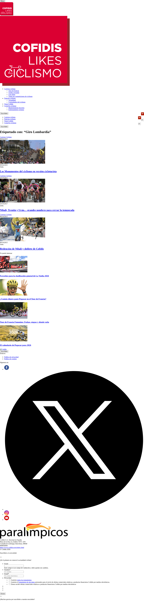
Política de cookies (10, 359)
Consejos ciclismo (10, 106)
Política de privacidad (11, 357)
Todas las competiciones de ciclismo (20, 96)
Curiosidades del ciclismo (16, 102)
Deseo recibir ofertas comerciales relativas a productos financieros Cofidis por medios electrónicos (43, 584)
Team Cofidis (8, 104)
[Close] (1, 596)
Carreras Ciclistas (6, 137)
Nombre (7, 570)
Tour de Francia (13, 91)
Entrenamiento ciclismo (16, 110)
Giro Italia (11, 94)
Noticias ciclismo (10, 98)
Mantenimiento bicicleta (16, 108)
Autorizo (21, 580)
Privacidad (7, 578)
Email (6, 564)
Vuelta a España (13, 93)
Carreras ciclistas (9, 89)
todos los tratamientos (24, 580)
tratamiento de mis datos (27, 582)
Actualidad (12, 100)
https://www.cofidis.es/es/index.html (12, 547)
